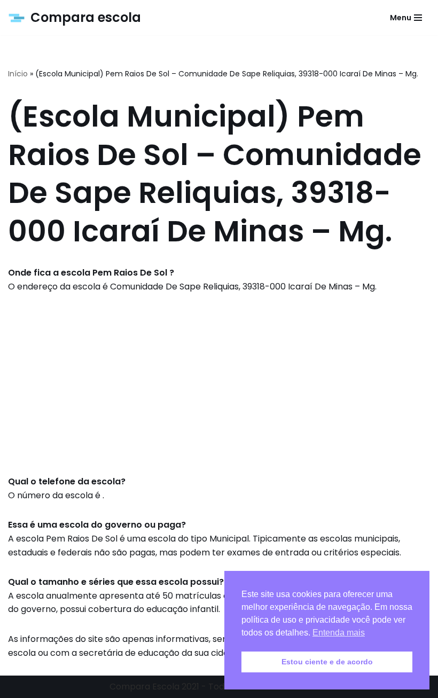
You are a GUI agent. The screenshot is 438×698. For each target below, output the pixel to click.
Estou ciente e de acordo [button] (327, 661)
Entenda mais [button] (338, 632)
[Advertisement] (219, 384)
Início (18, 73)
